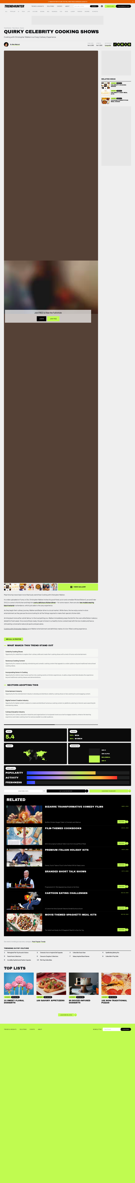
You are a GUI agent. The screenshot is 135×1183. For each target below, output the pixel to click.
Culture (35, 11)
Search (94, 6)
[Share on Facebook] (122, 44)
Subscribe (126, 1029)
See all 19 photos (13, 639)
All (6, 11)
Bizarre (87, 11)
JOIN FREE (53, 319)
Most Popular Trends (38, 941)
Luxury (73, 11)
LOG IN (41, 319)
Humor (22, 28)
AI (18, 11)
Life (28, 11)
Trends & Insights (37, 6)
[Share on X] (125, 44)
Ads (48, 11)
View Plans (110, 6)
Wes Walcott (16, 44)
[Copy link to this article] (115, 44)
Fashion (80, 11)
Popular (12, 11)
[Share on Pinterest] (129, 44)
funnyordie (108, 45)
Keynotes (95, 11)
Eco (61, 11)
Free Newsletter (123, 6)
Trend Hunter (7, 28)
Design (42, 11)
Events (59, 6)
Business (54, 11)
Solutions (50, 6)
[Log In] (102, 6)
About (67, 6)
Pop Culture (15, 28)
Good (66, 11)
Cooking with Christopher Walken (15, 629)
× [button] (132, 1)
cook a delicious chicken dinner (44, 602)
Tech (23, 11)
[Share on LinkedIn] (118, 44)
